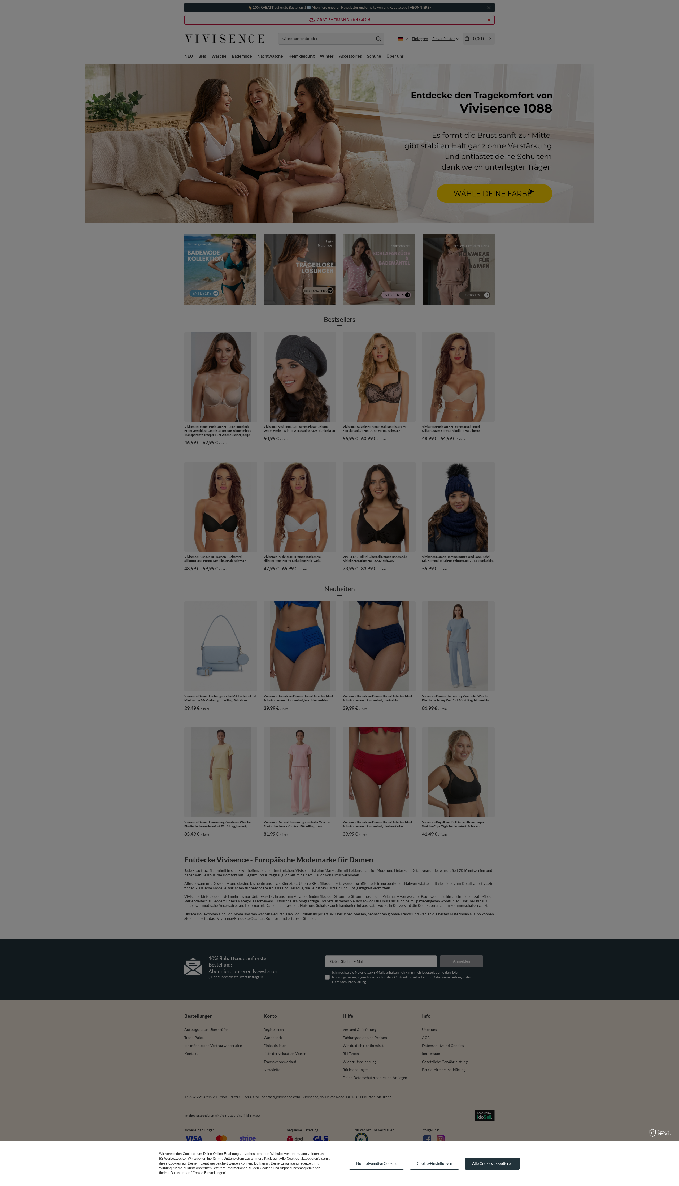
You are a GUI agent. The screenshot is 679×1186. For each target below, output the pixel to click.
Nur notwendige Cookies (376, 1163)
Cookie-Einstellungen (434, 1163)
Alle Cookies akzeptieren (492, 1163)
